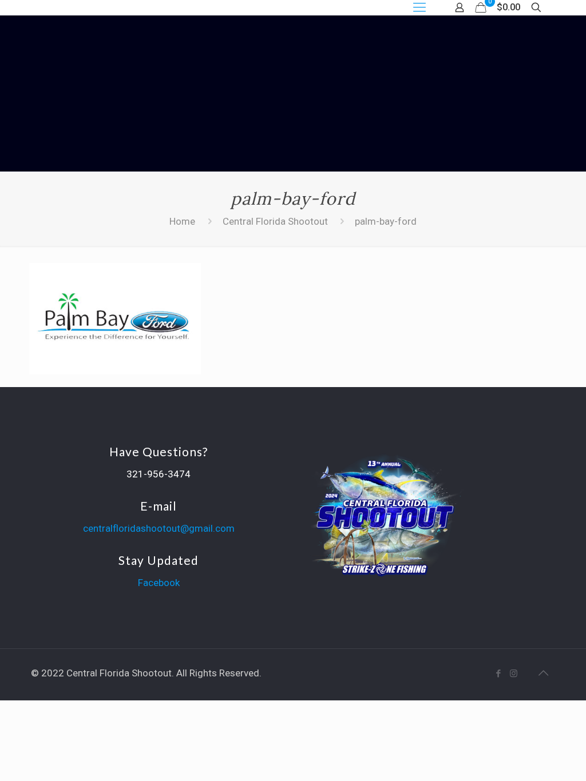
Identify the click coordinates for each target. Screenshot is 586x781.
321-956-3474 (158, 474)
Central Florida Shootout (275, 221)
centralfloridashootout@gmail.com (159, 528)
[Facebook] (498, 673)
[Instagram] (514, 673)
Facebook (159, 582)
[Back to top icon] (543, 673)
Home (182, 221)
